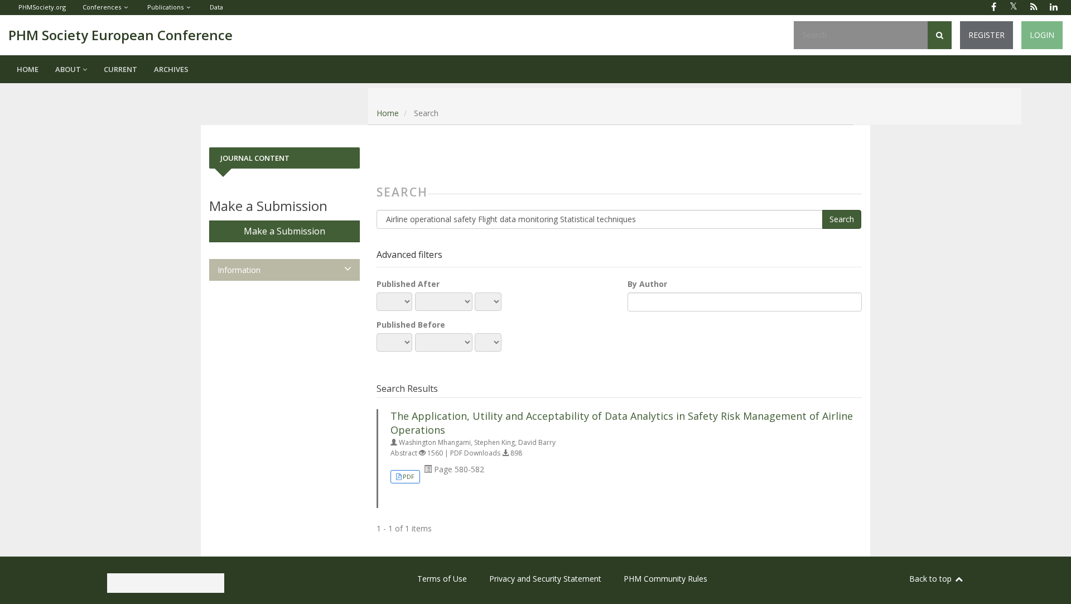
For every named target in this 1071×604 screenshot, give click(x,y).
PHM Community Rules (665, 578)
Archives (171, 69)
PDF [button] (408, 476)
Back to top (931, 578)
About (69, 69)
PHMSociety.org (42, 7)
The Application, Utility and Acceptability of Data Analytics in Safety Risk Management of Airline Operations (621, 423)
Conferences (102, 7)
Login (1042, 35)
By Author (647, 284)
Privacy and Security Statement (545, 578)
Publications (165, 7)
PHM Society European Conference (120, 35)
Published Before (411, 324)
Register (986, 35)
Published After (408, 284)
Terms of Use (442, 578)
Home (27, 69)
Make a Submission (284, 231)
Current (120, 69)
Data (216, 7)
